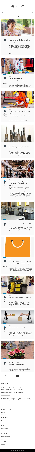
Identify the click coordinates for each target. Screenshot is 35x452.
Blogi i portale (3, 407)
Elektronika (3, 412)
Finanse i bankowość (4, 417)
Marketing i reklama (4, 428)
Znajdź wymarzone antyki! (17, 328)
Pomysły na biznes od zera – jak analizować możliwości (10, 386)
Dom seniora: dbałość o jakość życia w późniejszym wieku (20, 41)
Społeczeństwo (3, 441)
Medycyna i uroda (4, 430)
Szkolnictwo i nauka (4, 444)
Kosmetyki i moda (4, 423)
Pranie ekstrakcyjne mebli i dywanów (20, 298)
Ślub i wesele (3, 439)
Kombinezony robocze (15, 78)
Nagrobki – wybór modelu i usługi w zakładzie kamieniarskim (20, 364)
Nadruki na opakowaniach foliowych (20, 261)
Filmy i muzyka (4, 415)
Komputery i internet (5, 422)
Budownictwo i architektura (6, 409)
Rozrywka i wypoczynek (5, 436)
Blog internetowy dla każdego (17, 7)
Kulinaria (3, 425)
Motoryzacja (3, 431)
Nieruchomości (4, 433)
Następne (30, 375)
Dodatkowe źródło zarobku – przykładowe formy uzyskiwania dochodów (13, 387)
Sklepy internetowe (4, 438)
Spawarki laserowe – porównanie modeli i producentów (19, 147)
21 (20, 375)
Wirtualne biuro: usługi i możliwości (20, 224)
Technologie (3, 446)
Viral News (18, 450)
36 (26, 375)
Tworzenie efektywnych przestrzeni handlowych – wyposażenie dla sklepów (19, 183)
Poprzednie (5, 375)
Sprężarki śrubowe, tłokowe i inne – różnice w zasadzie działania (12, 392)
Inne (10, 76)
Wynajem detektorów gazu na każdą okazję (19, 112)
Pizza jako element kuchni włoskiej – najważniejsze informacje (12, 389)
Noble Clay (17, 6)
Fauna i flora (3, 414)
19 (14, 375)
